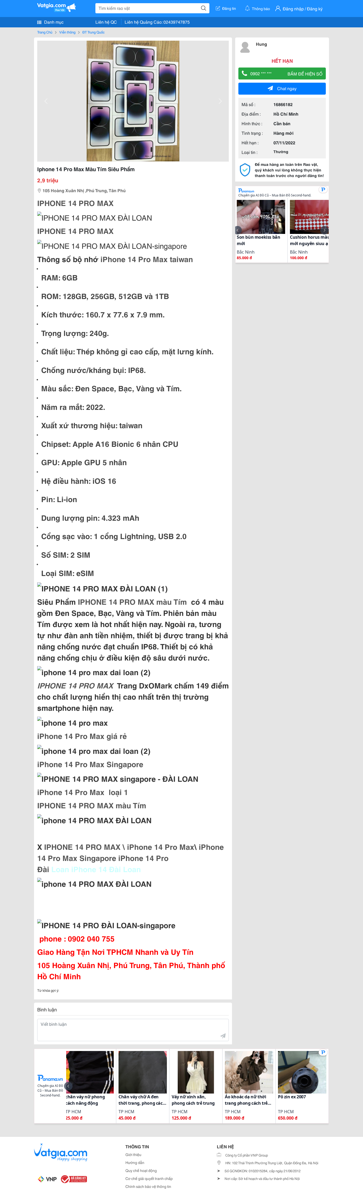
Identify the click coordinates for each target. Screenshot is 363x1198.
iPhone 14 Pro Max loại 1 (82, 791)
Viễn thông (67, 32)
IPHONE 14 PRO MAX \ (84, 846)
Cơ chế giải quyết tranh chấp (149, 1178)
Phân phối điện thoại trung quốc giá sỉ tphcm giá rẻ (128, 910)
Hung (261, 44)
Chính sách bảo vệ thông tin (148, 1186)
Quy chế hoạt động (141, 1170)
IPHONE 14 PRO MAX (76, 202)
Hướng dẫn (134, 1162)
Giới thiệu (133, 1154)
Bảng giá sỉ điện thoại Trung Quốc (97, 896)
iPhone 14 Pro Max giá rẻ (82, 735)
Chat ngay (287, 88)
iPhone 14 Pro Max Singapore (90, 763)
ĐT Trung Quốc (93, 32)
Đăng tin (229, 8)
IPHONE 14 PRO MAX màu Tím (132, 601)
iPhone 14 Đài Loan (107, 868)
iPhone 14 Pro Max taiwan (146, 258)
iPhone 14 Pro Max (159, 846)
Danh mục (53, 22)
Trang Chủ (44, 32)
